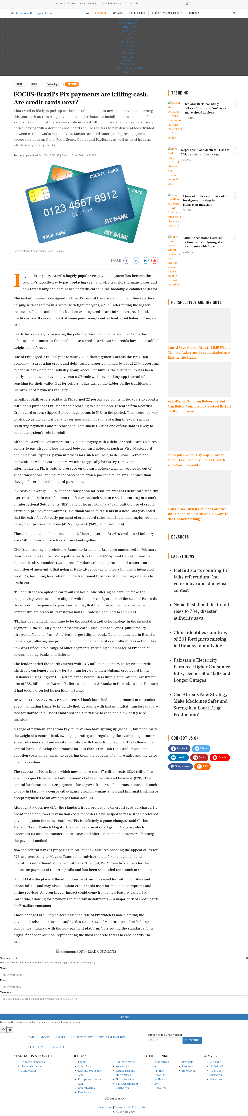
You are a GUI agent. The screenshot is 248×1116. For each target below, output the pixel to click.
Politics (128, 42)
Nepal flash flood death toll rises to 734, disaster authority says (201, 611)
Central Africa (86, 1088)
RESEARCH (118, 13)
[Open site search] (234, 13)
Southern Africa (125, 1062)
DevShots (187, 1062)
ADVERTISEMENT (82, 1037)
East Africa (84, 1092)
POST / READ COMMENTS (96, 951)
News (34, 84)
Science (127, 53)
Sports (128, 60)
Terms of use (122, 1107)
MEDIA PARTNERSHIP (112, 1037)
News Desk (188, 1071)
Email (3, 980)
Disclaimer (105, 1107)
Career (71, 3)
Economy (127, 30)
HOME (30, 1037)
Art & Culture (128, 23)
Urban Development (128, 68)
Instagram (216, 1075)
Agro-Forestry (128, 19)
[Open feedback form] (10, 1030)
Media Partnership (111, 3)
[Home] (87, 13)
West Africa (123, 1066)
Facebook (182, 748)
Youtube (222, 757)
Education (128, 34)
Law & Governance (128, 45)
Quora (201, 757)
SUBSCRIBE (192, 1040)
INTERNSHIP (35, 1047)
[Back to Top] (3, 1029)
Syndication (28, 1071)
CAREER (60, 1037)
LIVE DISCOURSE (137, 13)
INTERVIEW (194, 13)
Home (19, 84)
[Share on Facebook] (126, 260)
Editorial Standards (33, 1062)
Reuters (18, 155)
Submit (124, 1017)
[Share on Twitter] (136, 260)
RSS (205, 766)
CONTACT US (57, 1047)
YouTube (215, 1071)
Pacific (82, 1062)
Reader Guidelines (32, 1066)
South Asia (84, 1066)
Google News (182, 766)
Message (5, 992)
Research (187, 1066)
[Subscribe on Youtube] (154, 260)
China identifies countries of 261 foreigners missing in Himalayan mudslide (200, 639)
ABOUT (45, 1037)
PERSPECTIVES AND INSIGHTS (167, 13)
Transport (128, 64)
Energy (128, 38)
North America (125, 1079)
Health (128, 49)
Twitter (203, 748)
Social (128, 56)
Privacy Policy (140, 1107)
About (59, 3)
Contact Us (132, 3)
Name (3, 968)
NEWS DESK (101, 13)
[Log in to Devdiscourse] (186, 3)
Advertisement (88, 3)
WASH (128, 71)
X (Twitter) (216, 1066)
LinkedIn (181, 757)
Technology (128, 27)
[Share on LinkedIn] (145, 260)
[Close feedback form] (247, 957)
